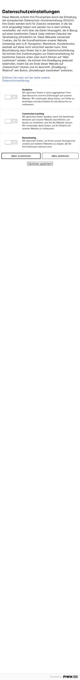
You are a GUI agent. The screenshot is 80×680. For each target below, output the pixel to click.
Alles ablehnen (60, 155)
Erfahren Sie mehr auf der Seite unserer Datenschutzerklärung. (26, 79)
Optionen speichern (40, 163)
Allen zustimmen (21, 155)
